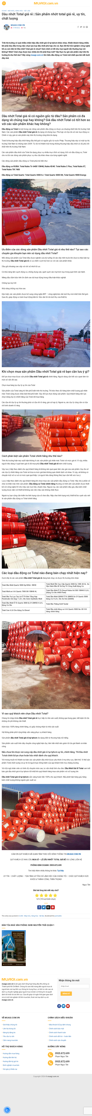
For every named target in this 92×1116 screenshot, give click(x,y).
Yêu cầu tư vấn (8, 1036)
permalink (58, 916)
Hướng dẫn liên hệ (9, 1057)
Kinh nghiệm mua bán (11, 1065)
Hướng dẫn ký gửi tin (10, 1061)
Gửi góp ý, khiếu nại (10, 1069)
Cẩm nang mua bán (10, 1040)
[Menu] (4, 3)
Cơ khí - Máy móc (8, 11)
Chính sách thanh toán (57, 1032)
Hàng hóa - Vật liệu (22, 11)
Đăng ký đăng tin (9, 1032)
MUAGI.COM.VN (74, 854)
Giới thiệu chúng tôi (10, 1025)
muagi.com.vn (18, 25)
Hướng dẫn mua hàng (11, 1053)
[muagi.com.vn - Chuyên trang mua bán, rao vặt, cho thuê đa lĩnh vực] (46, 3)
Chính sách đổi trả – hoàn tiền (60, 1036)
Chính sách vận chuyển (57, 1040)
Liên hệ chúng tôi (9, 1029)
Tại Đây (60, 871)
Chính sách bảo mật (56, 1029)
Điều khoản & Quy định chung (60, 1025)
